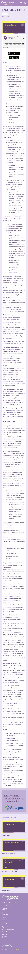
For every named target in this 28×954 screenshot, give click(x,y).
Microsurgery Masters (8, 929)
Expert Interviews (6, 927)
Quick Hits (5, 937)
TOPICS (4, 917)
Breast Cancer (6, 890)
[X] (10, 945)
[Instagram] (3, 945)
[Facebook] (7, 945)
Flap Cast (4, 934)
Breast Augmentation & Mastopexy (12, 872)
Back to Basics (6, 932)
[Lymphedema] (14, 826)
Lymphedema (6, 835)
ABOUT (4, 912)
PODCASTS (5, 914)
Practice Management (8, 853)
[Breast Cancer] (14, 881)
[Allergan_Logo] (14, 807)
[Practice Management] (14, 845)
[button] (21, 3)
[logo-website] (7, 3)
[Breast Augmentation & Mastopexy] (14, 863)
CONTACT (4, 919)
